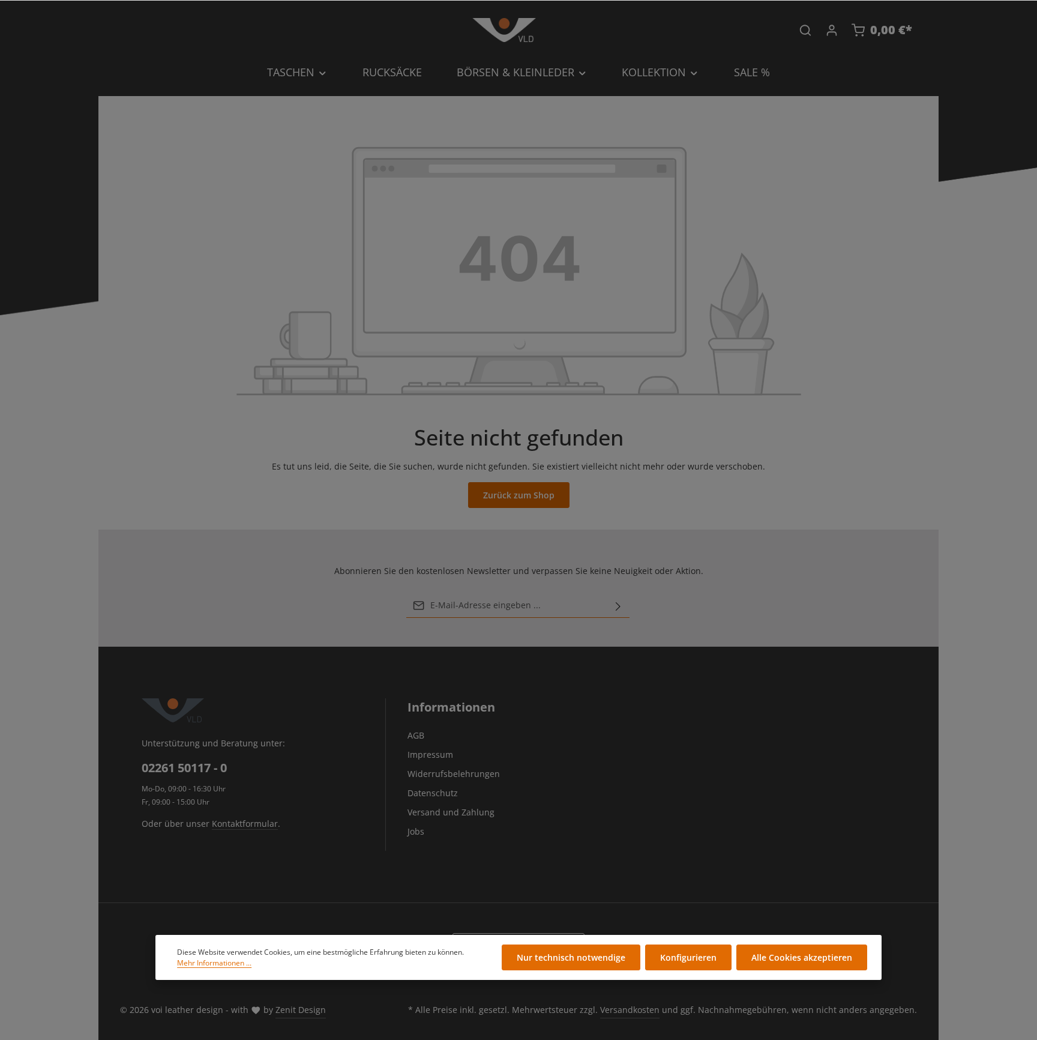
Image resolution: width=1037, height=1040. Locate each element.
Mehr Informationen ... (214, 963)
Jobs (415, 831)
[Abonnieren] (618, 605)
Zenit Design (300, 1009)
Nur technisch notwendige (571, 957)
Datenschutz (432, 793)
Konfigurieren (688, 957)
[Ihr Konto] (832, 30)
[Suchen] (805, 30)
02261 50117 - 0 (184, 768)
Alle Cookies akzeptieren (801, 957)
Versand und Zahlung (450, 812)
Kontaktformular (245, 823)
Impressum (430, 754)
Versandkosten (630, 1009)
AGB (415, 735)
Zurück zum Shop (519, 495)
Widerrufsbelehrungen (453, 773)
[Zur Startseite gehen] (504, 30)
